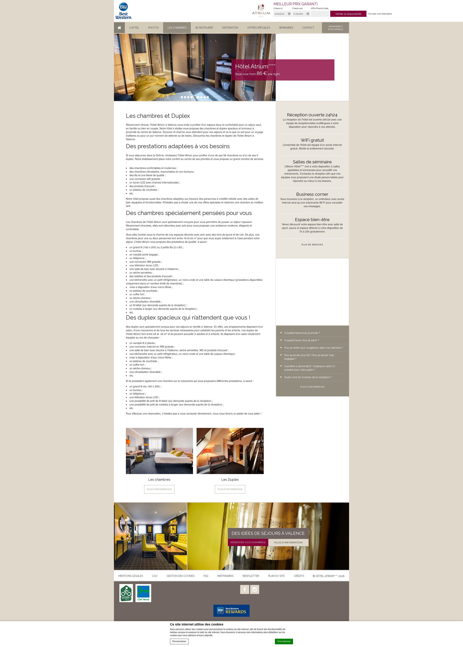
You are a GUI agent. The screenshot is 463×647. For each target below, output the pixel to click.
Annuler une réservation (380, 13)
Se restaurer (204, 27)
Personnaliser (179, 641)
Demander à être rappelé (335, 28)
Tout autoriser (284, 641)
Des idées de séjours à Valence (268, 533)
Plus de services (312, 245)
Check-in (278, 8)
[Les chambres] (159, 451)
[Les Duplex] (230, 451)
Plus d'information (159, 489)
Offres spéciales (258, 27)
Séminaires (286, 27)
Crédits (299, 575)
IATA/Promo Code (319, 8)
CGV (155, 575)
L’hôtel (134, 27)
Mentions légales (130, 575)
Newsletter (251, 575)
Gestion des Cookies (180, 575)
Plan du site (276, 575)
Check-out (297, 8)
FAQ (205, 575)
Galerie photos (150, 536)
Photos (153, 27)
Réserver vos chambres (248, 542)
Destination (230, 27)
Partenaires (225, 575)
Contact (308, 27)
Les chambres (177, 27)
